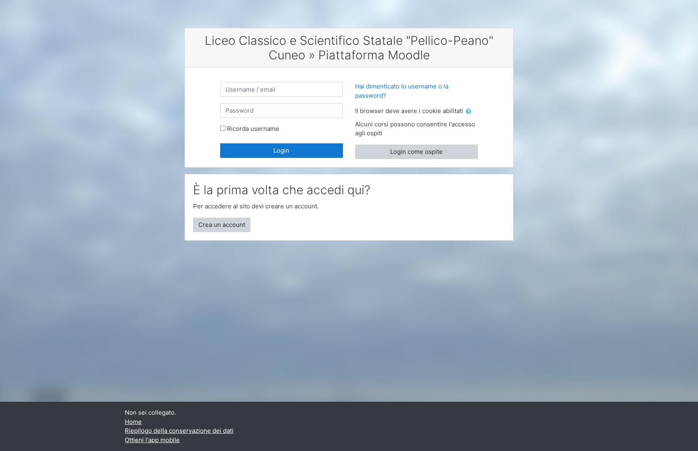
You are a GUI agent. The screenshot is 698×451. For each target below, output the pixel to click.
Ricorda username (253, 128)
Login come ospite (416, 151)
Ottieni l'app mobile (152, 440)
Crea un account (221, 225)
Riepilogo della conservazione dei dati (179, 430)
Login (281, 150)
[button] (470, 112)
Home (133, 422)
